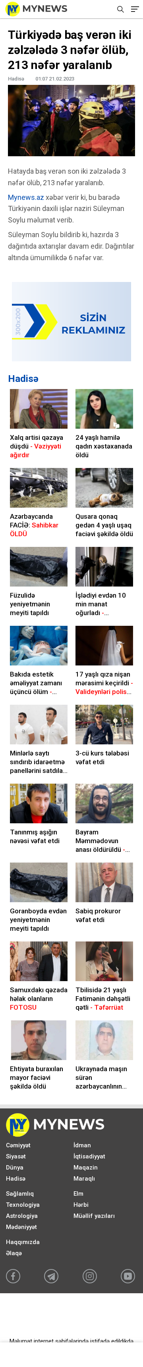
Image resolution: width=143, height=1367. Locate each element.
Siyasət (16, 1156)
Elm (78, 1193)
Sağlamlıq (20, 1193)
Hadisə (23, 378)
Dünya (14, 1167)
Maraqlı (84, 1178)
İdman (82, 1145)
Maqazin (85, 1167)
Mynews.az (26, 197)
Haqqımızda (23, 1242)
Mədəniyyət (21, 1227)
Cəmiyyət (18, 1145)
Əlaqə (14, 1253)
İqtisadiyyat (89, 1156)
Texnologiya (23, 1204)
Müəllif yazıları (94, 1215)
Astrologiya (22, 1215)
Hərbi (81, 1204)
